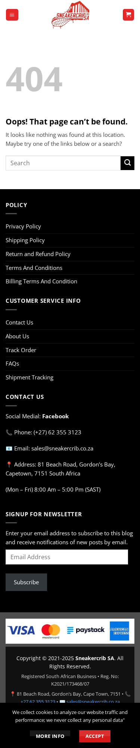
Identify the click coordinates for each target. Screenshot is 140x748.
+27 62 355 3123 (38, 701)
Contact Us (19, 322)
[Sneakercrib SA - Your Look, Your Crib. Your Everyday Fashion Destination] (70, 15)
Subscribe (26, 582)
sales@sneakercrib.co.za (93, 701)
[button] (12, 15)
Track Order (21, 350)
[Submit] (127, 163)
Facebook (55, 416)
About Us (17, 336)
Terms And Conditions (34, 267)
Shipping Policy (25, 240)
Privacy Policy (23, 226)
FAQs (12, 363)
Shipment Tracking (29, 377)
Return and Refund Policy (38, 254)
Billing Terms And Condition (41, 281)
